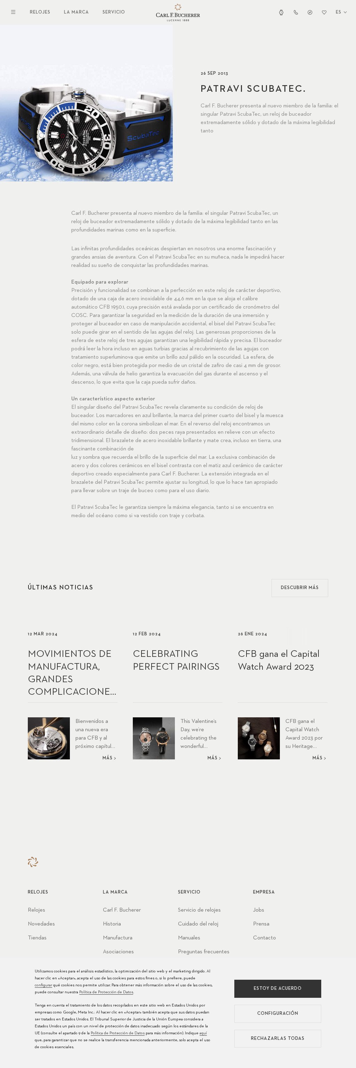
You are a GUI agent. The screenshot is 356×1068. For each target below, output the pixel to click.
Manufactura (117, 938)
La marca (76, 12)
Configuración (277, 1013)
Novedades (41, 924)
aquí (203, 1033)
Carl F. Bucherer (122, 910)
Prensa (261, 924)
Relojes (40, 12)
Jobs (258, 910)
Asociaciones (118, 952)
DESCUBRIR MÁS (300, 588)
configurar (43, 985)
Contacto (264, 938)
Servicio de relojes (199, 910)
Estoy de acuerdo (278, 988)
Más (108, 758)
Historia (112, 924)
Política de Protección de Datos (106, 992)
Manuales (189, 938)
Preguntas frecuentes (203, 952)
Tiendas (37, 938)
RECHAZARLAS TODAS (278, 1038)
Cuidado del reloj (198, 924)
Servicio (114, 12)
